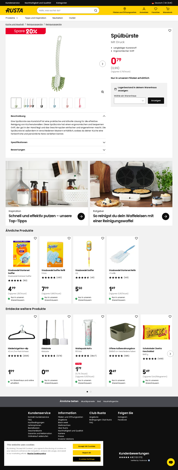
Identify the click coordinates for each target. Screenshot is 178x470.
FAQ (30, 419)
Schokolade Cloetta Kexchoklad (152, 351)
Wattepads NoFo (83, 350)
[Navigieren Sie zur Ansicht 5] (67, 103)
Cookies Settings (86, 459)
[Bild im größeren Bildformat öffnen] (102, 91)
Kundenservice (13, 3)
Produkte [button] (10, 17)
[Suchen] (96, 10)
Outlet (72, 17)
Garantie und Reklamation (40, 433)
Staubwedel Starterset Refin (122, 272)
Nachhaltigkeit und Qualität (38, 3)
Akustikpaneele (88, 401)
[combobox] (65, 10)
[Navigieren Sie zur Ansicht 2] (29, 103)
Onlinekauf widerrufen (38, 436)
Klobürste (46, 350)
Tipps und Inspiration (35, 17)
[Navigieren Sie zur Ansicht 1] (16, 103)
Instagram (122, 417)
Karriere (61, 433)
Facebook (122, 419)
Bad (99, 401)
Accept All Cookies (86, 446)
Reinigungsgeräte (35, 24)
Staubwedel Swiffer (84, 272)
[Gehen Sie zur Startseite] (14, 10)
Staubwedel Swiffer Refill (53, 272)
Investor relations (66, 439)
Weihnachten (64, 425)
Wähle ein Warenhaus (125, 95)
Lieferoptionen (34, 425)
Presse (61, 436)
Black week (63, 422)
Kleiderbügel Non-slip (18, 350)
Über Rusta (63, 428)
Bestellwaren (33, 428)
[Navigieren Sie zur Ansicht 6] (80, 103)
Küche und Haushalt (15, 24)
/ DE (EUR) (163, 3)
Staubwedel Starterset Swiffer (19, 273)
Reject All (86, 452)
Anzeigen (156, 100)
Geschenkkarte (35, 430)
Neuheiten (57, 17)
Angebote (62, 419)
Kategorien (61, 3)
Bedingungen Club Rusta (100, 419)
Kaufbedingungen (36, 422)
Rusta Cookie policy (36, 453)
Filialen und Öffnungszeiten (70, 417)
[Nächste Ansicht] (102, 64)
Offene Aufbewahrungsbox (122, 350)
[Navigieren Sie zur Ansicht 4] (54, 103)
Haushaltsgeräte (110, 401)
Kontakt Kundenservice (38, 417)
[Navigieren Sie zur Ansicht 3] (41, 103)
